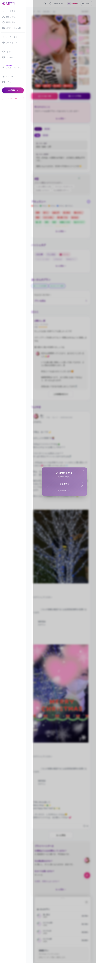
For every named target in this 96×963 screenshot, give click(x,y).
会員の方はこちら (64, 491)
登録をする (64, 484)
